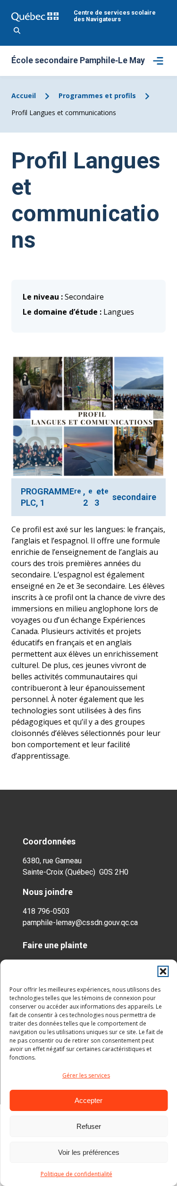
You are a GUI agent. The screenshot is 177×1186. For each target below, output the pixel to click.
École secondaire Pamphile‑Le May (78, 61)
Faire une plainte (55, 945)
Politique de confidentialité (76, 1174)
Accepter (88, 1100)
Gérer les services (86, 1075)
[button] (163, 971)
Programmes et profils (97, 95)
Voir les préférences (88, 1152)
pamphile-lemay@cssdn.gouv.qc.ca (80, 922)
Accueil (23, 95)
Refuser (88, 1126)
